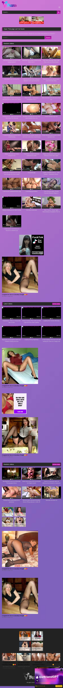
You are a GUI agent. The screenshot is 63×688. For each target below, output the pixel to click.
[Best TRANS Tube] (31, 4)
